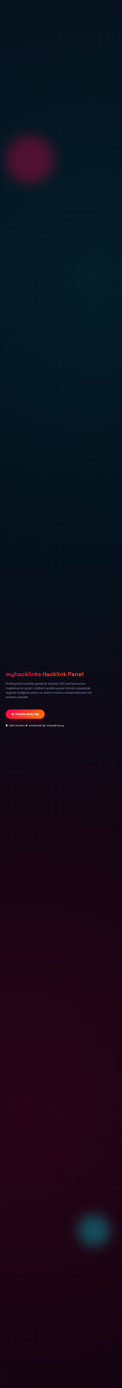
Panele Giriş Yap (27, 714)
